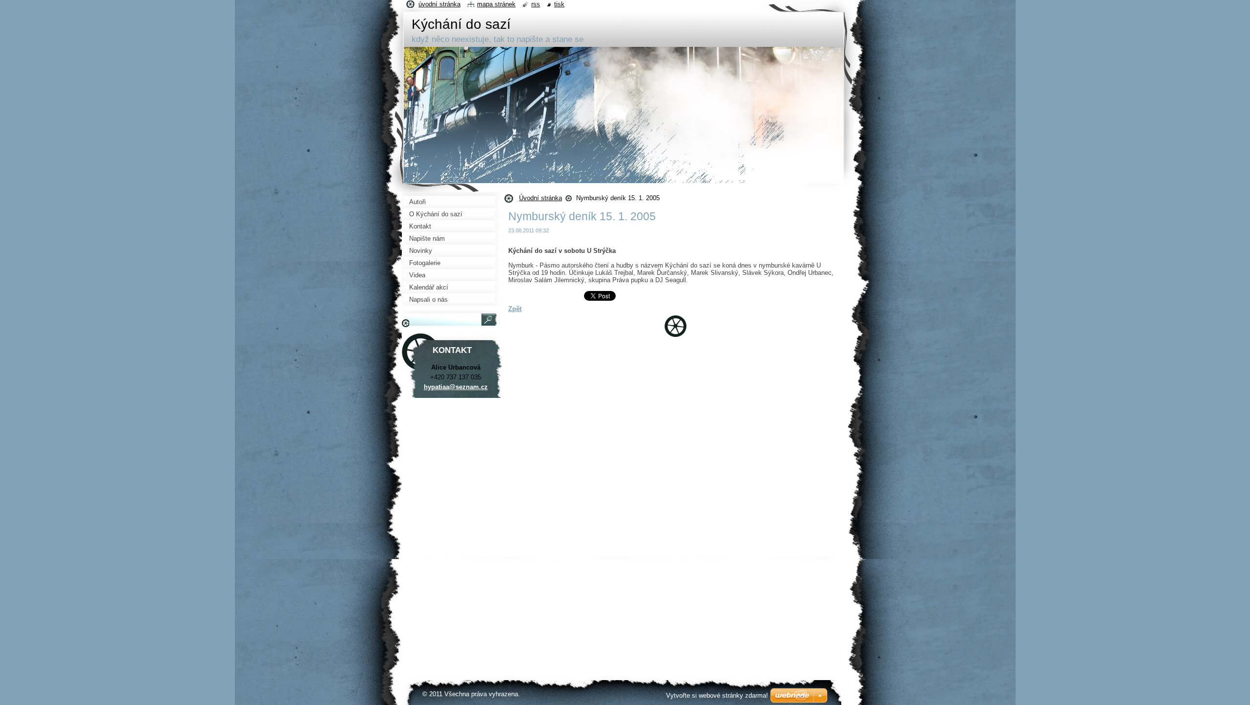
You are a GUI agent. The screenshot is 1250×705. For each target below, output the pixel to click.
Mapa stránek (496, 4)
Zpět (514, 308)
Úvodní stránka (540, 198)
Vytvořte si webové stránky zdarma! (717, 695)
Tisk (559, 4)
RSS (535, 4)
